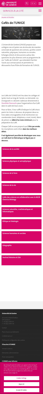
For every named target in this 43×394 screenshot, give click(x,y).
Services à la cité (13, 10)
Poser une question (8, 357)
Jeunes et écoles (8, 17)
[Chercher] (26, 3)
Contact (4, 328)
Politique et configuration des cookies (13, 340)
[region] (21, 378)
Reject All (21, 384)
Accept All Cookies (21, 390)
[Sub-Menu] (40, 11)
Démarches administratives (10, 353)
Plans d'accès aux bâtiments (10, 332)
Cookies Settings (21, 378)
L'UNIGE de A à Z (7, 336)
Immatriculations (7, 349)
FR (32, 3)
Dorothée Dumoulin (9, 103)
